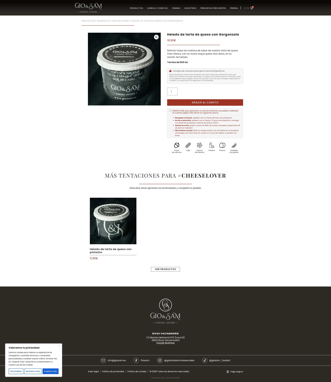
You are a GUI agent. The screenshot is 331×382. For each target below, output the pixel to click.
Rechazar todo (33, 371)
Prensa (234, 8)
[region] (33, 360)
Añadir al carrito (205, 102)
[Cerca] (59, 345)
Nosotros (190, 8)
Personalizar (16, 371)
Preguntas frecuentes (213, 8)
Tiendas (176, 8)
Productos (136, 8)
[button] (156, 37)
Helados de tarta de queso (113, 20)
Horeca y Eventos (157, 8)
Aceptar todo (50, 371)
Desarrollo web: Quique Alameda (165, 378)
